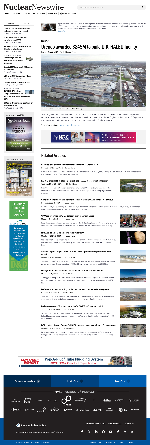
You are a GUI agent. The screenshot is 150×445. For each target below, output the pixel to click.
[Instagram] (103, 431)
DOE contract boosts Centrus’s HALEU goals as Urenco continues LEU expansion (78, 325)
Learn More (62, 31)
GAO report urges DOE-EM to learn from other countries (67, 215)
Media (131, 443)
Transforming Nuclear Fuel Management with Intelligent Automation (13, 60)
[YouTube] (110, 431)
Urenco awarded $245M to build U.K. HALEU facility (89, 46)
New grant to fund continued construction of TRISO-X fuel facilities (72, 270)
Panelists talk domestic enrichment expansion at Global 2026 (70, 164)
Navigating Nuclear (115, 424)
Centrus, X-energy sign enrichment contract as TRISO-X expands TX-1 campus (77, 199)
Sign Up (26, 13)
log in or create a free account (69, 125)
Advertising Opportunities (95, 424)
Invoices (122, 443)
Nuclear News (70, 52)
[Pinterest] (117, 431)
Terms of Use (110, 443)
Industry (44, 41)
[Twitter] (89, 431)
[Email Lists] (132, 431)
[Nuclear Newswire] (124, 431)
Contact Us (129, 424)
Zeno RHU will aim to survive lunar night (17, 82)
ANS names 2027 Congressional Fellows (17, 76)
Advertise (52, 13)
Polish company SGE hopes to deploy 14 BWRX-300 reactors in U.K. (72, 306)
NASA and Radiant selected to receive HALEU (62, 232)
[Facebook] (82, 431)
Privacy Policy (96, 443)
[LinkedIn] (96, 431)
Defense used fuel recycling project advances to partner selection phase (75, 289)
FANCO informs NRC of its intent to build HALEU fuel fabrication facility (74, 180)
